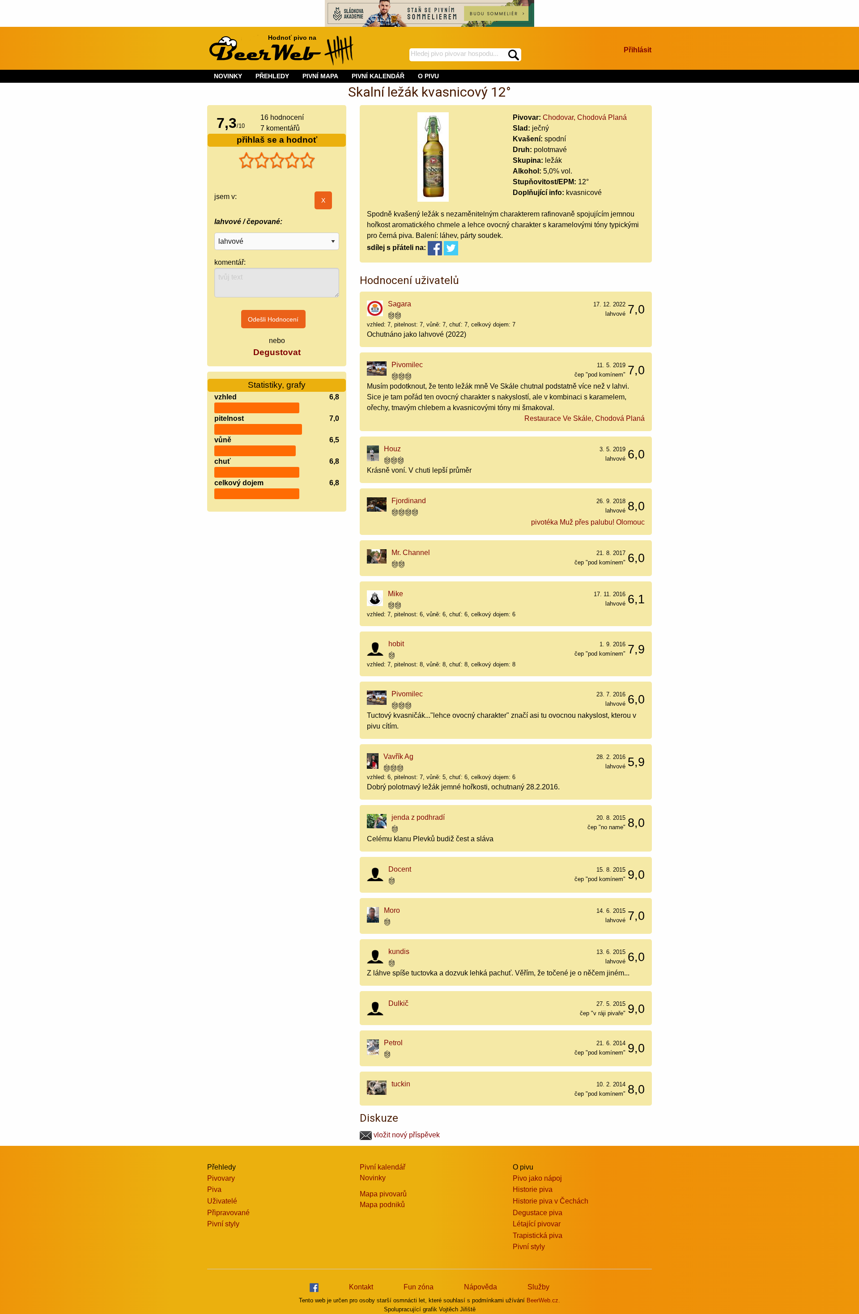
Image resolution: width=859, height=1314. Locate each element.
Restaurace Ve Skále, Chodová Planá (584, 418)
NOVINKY (228, 76)
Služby (538, 1287)
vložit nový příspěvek (406, 1135)
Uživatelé (222, 1201)
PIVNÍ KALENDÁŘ (378, 76)
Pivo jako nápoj (537, 1178)
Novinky (373, 1178)
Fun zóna (419, 1287)
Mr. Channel (410, 552)
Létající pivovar (537, 1224)
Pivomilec (407, 365)
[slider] (277, 160)
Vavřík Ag (398, 756)
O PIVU (428, 76)
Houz (392, 449)
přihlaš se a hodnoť (277, 139)
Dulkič (398, 1003)
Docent (399, 869)
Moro (392, 910)
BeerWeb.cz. (543, 1300)
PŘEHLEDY (272, 76)
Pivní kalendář (382, 1167)
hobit (396, 644)
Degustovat (277, 352)
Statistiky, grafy (277, 385)
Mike (395, 594)
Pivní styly (223, 1224)
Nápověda (480, 1287)
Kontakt (361, 1287)
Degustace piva (537, 1213)
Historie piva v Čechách (550, 1201)
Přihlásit (637, 50)
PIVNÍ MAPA (320, 76)
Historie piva (533, 1189)
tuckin (400, 1084)
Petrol (393, 1043)
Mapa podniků (382, 1204)
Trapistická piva (537, 1235)
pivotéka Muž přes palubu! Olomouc (588, 522)
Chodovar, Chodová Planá (585, 117)
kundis (398, 951)
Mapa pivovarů (383, 1194)
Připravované (228, 1213)
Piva (214, 1189)
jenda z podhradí (418, 817)
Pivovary (221, 1178)
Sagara (399, 304)
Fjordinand (408, 500)
